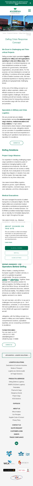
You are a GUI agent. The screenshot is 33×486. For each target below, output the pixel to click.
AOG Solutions (16, 398)
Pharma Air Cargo (16, 390)
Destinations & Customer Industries (16, 365)
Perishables (16, 387)
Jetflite (4, 279)
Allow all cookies (16, 248)
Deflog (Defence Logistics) (16, 381)
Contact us (9, 344)
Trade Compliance (16, 437)
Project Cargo (16, 396)
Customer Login (16, 431)
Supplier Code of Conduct (16, 417)
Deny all (16, 253)
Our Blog (16, 403)
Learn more (8, 242)
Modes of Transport (16, 368)
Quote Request (16, 428)
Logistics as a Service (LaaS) (16, 371)
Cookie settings (16, 257)
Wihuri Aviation (16, 411)
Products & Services (12, 33)
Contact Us (16, 425)
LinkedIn (16, 443)
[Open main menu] (29, 10)
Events (16, 434)
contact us (16, 143)
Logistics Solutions (16, 362)
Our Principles (16, 414)
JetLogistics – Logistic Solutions (16, 355)
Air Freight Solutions (16, 374)
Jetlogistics (14, 279)
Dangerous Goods (16, 393)
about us (16, 409)
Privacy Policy (16, 420)
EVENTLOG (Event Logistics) (16, 384)
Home (4, 33)
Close (30, 3)
